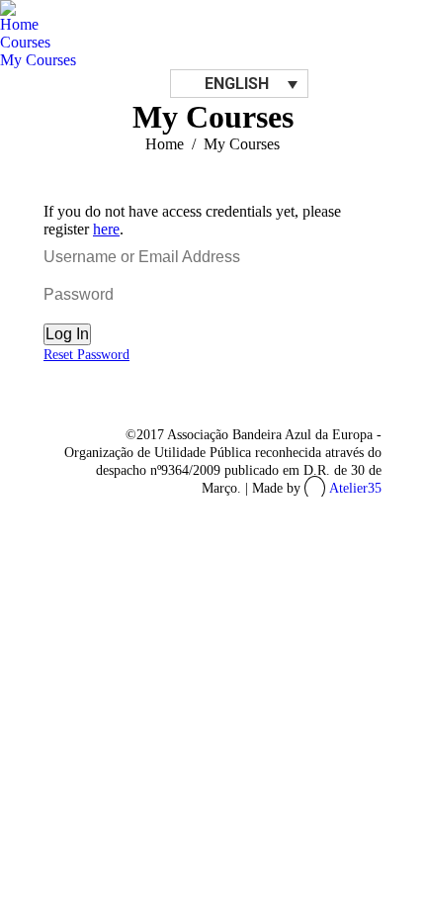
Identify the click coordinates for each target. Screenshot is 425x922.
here (106, 229)
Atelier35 (355, 488)
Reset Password (86, 354)
